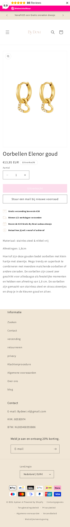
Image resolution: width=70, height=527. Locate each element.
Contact (12, 330)
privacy (11, 356)
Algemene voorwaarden (21, 372)
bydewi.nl (19, 502)
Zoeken (12, 322)
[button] (7, 32)
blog (10, 389)
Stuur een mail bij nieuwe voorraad (35, 199)
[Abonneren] (55, 449)
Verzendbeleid (50, 513)
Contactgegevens (55, 502)
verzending (14, 339)
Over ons (12, 381)
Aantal (6, 167)
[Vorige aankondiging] (7, 15)
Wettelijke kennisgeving (36, 519)
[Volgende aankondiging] (63, 15)
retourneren (14, 347)
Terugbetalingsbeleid (28, 507)
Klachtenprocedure (19, 364)
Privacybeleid (49, 507)
